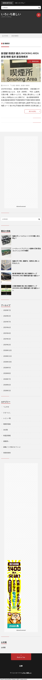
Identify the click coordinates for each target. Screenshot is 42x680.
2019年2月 (7, 345)
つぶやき (6, 407)
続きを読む (32, 111)
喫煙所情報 (35, 61)
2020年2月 (7, 316)
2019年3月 (7, 339)
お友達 (3, 647)
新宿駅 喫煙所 (25, 85)
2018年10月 (7, 362)
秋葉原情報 (7, 435)
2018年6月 (7, 385)
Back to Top (21, 657)
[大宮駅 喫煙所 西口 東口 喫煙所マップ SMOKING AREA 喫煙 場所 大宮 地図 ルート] (6, 290)
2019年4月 (7, 333)
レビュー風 (7, 418)
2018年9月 (7, 368)
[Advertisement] (22, 170)
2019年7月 (7, 322)
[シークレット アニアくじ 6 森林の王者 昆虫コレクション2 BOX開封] (6, 252)
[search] (39, 7)
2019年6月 (7, 327)
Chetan (13, 679)
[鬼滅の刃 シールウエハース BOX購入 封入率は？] (6, 240)
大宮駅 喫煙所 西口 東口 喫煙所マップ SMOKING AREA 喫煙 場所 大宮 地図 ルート (26, 288)
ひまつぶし (7, 412)
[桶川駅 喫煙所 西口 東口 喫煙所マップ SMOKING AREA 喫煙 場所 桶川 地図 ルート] (6, 277)
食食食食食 (7, 453)
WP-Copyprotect (22, 679)
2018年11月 (7, 356)
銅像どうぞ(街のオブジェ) (11, 447)
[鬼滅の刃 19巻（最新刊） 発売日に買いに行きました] (6, 265)
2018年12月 (7, 350)
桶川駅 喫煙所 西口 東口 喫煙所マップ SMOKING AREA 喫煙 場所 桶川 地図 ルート (26, 276)
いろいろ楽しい (11, 14)
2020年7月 (7, 310)
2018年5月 (7, 390)
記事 (21, 666)
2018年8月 (7, 373)
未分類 (5, 430)
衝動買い (6, 441)
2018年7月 (7, 379)
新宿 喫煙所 (16, 85)
